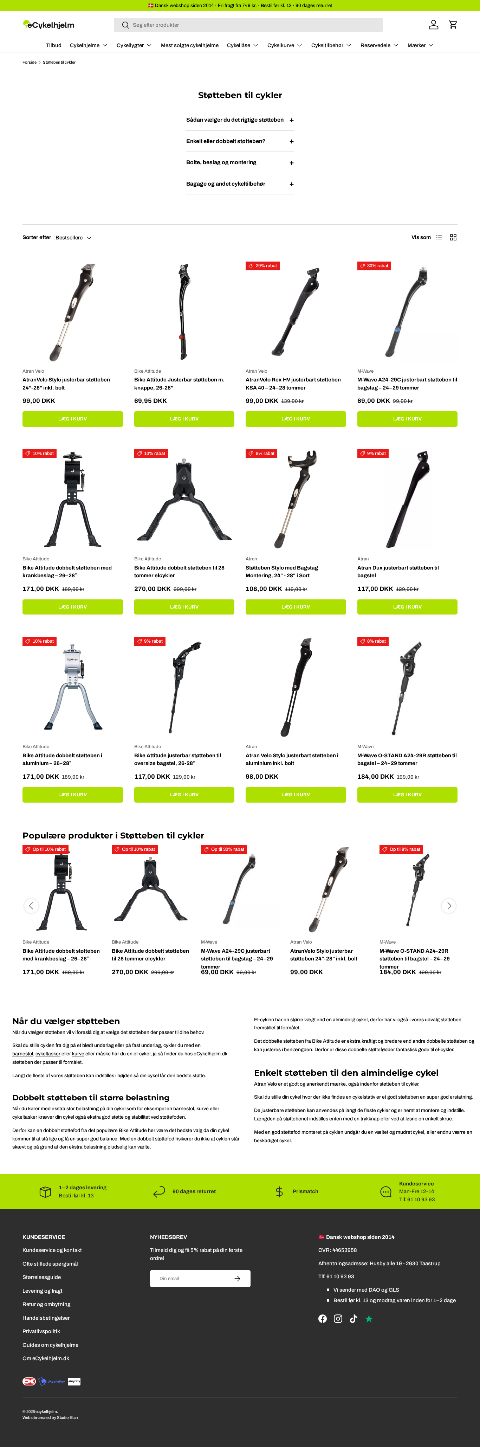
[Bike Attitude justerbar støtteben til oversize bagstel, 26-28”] (184, 687)
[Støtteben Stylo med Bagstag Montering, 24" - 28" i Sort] (296, 499)
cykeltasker (47, 1053)
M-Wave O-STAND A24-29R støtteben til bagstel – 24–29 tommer (407, 759)
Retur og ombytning (46, 1304)
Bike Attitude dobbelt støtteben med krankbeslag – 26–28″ (67, 572)
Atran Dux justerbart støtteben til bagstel (398, 572)
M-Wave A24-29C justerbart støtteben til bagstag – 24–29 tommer (407, 384)
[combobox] (248, 25)
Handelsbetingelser (46, 1318)
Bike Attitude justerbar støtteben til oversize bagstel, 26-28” (177, 759)
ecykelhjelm (46, 1411)
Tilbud (53, 45)
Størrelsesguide (41, 1277)
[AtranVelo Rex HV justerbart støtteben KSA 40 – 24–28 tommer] (296, 312)
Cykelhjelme (84, 45)
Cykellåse (238, 45)
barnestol (22, 1053)
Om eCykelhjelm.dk (45, 1358)
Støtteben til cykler (59, 62)
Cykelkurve (280, 45)
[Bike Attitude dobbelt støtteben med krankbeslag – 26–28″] (72, 499)
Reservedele (375, 45)
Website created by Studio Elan (50, 1417)
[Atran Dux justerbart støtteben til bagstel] (407, 499)
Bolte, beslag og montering (240, 162)
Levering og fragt (42, 1291)
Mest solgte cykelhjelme (190, 45)
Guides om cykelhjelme (50, 1345)
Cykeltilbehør (327, 45)
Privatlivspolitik (41, 1331)
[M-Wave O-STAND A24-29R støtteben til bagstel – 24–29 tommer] (407, 687)
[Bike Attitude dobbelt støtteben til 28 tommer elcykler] (184, 499)
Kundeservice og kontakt (52, 1250)
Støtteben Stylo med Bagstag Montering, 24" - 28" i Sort (282, 572)
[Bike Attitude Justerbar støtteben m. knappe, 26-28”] (184, 312)
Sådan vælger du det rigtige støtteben (240, 120)
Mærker (417, 45)
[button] (453, 24)
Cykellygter (130, 45)
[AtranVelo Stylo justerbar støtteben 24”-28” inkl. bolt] (72, 312)
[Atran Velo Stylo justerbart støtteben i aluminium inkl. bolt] (296, 687)
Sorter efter (36, 237)
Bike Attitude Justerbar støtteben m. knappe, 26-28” (179, 384)
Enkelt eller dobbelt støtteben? (240, 141)
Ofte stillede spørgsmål (50, 1264)
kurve (78, 1053)
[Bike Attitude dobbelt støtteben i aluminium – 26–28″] (72, 687)
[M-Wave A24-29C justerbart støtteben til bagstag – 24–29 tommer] (407, 312)
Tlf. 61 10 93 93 (336, 1276)
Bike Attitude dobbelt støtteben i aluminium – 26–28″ (62, 759)
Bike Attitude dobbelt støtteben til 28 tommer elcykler (179, 572)
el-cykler (444, 1049)
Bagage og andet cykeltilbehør (240, 184)
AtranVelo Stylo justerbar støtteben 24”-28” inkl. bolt (66, 384)
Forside (29, 62)
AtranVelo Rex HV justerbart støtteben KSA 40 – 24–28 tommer (293, 384)
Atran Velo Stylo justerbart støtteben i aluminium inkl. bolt (292, 759)
